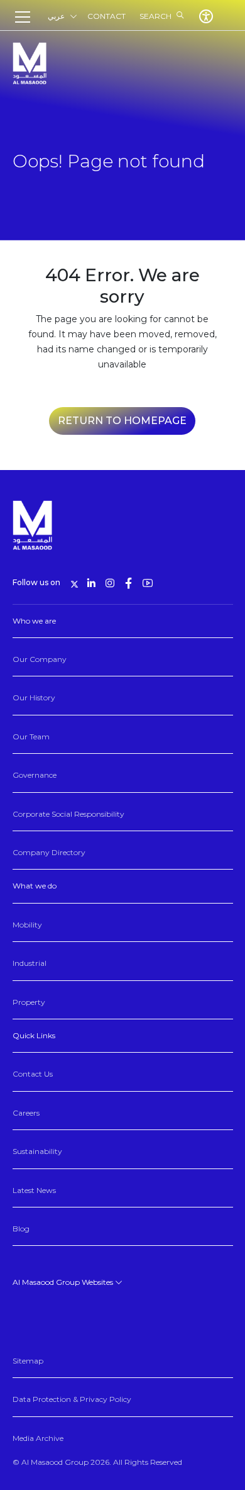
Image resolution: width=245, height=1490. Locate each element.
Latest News (34, 1190)
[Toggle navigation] (26, 17)
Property (29, 1002)
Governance (35, 775)
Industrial (29, 963)
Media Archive (38, 1438)
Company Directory (49, 852)
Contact (106, 16)
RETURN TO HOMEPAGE (122, 421)
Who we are (34, 620)
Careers (26, 1113)
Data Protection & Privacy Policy (72, 1399)
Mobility (27, 924)
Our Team (31, 736)
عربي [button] (56, 16)
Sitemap (28, 1360)
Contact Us (33, 1073)
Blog (21, 1228)
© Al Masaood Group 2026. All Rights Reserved (97, 1462)
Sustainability (37, 1151)
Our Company (40, 659)
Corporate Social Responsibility (68, 814)
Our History (34, 697)
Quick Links (34, 1035)
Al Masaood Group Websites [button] (64, 1282)
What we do (35, 885)
